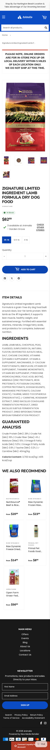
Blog (25, 642)
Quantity (7, 250)
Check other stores (40, 227)
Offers (25, 634)
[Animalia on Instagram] (45, 723)
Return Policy (36, 715)
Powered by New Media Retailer (24, 734)
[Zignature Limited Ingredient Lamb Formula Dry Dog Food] (6, 160)
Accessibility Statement (33, 718)
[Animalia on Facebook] (41, 723)
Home (5, 35)
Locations (25, 650)
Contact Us (25, 654)
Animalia (28, 731)
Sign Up (25, 705)
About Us (25, 646)
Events (25, 638)
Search (8, 715)
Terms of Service (11, 718)
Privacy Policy (21, 715)
